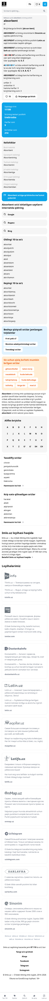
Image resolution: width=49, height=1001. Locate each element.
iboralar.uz (19, 939)
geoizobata (8, 470)
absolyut (7, 255)
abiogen (7, 510)
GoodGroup (23, 978)
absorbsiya (8, 317)
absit (6, 259)
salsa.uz (15, 936)
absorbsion (8, 313)
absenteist (8, 270)
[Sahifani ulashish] (45, 4)
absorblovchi (9, 302)
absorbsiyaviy (9, 321)
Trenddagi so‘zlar (13, 349)
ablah (6, 503)
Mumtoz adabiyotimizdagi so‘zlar (20, 344)
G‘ (30, 446)
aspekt (7, 477)
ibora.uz (8, 936)
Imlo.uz (22, 410)
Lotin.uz (41, 40)
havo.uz (37, 939)
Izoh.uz (7, 50)
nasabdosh (10, 374)
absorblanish (9, 295)
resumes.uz (28, 939)
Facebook (24, 961)
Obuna (12, 978)
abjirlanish (8, 506)
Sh (36, 446)
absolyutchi (9, 248)
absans (7, 274)
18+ (38, 978)
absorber (8, 288)
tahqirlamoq (11, 380)
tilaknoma (8, 481)
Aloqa (24, 956)
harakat (7, 499)
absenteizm (9, 263)
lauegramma (9, 473)
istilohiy (9, 385)
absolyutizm (9, 251)
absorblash (8, 299)
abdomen (8, 514)
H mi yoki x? (10, 338)
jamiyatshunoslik (11, 466)
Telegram (24, 965)
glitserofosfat (11, 369)
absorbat (8, 244)
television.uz (39, 936)
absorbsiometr (10, 306)
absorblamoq (9, 291)
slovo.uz (31, 936)
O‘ (24, 446)
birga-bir (21, 385)
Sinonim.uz (40, 33)
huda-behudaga (29, 380)
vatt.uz (11, 939)
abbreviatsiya (9, 517)
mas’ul (33, 385)
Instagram (24, 970)
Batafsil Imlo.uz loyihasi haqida (16, 557)
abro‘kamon (9, 277)
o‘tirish (7, 462)
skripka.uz (23, 936)
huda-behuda (26, 374)
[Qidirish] (44, 10)
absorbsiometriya (11, 310)
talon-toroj (27, 369)
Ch (41, 446)
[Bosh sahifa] (13, 4)
